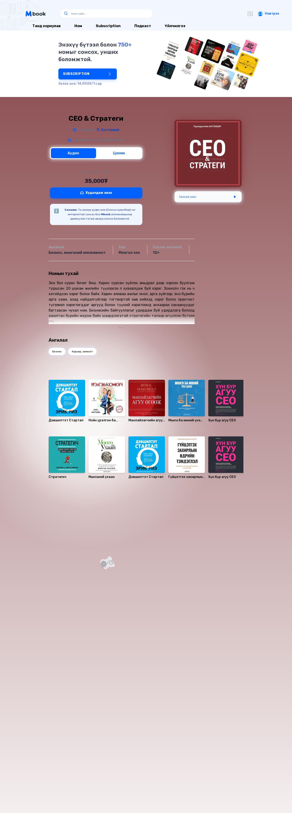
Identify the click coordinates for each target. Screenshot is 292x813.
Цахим (119, 153)
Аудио (73, 153)
